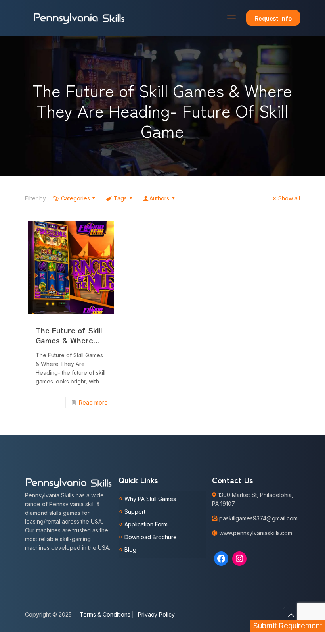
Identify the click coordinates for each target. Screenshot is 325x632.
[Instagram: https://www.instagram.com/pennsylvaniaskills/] (239, 558)
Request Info (273, 18)
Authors (159, 198)
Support (134, 511)
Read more (93, 402)
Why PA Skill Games (150, 498)
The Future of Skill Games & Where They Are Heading (69, 340)
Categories (75, 198)
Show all (289, 198)
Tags (120, 198)
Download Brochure (150, 537)
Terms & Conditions (107, 614)
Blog (130, 549)
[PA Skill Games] (79, 18)
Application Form (146, 524)
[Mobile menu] (231, 18)
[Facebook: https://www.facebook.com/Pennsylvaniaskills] (221, 558)
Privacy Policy (156, 614)
